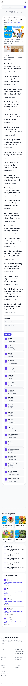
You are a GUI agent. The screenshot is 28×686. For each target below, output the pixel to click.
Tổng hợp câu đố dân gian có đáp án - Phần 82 (15, 568)
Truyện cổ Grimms (19, 653)
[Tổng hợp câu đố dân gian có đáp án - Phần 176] (8, 520)
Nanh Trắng (9, 22)
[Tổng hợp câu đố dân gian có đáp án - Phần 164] (20, 534)
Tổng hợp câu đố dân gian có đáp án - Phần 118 (19, 526)
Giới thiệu (17, 667)
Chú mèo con (4, 673)
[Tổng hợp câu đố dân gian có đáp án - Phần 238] (8, 534)
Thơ (2, 659)
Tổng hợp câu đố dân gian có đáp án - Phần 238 (7, 540)
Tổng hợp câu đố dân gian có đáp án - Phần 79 (15, 554)
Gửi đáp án (7, 334)
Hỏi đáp (3, 667)
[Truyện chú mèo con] (2, 2)
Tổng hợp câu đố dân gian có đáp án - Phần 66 (15, 563)
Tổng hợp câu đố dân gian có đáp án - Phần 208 (15, 559)
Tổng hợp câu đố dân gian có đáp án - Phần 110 (15, 550)
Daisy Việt (3, 675)
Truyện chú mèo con (9, 11)
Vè (1, 661)
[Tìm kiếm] (25, 7)
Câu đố (18, 22)
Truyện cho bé (18, 649)
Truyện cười (18, 659)
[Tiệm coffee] (14, 48)
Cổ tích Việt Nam (19, 651)
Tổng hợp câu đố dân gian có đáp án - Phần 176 (7, 526)
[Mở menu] (25, 2)
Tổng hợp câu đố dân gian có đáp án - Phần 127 (13, 583)
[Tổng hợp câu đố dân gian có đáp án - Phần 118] (20, 520)
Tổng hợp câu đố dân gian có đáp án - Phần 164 (19, 540)
